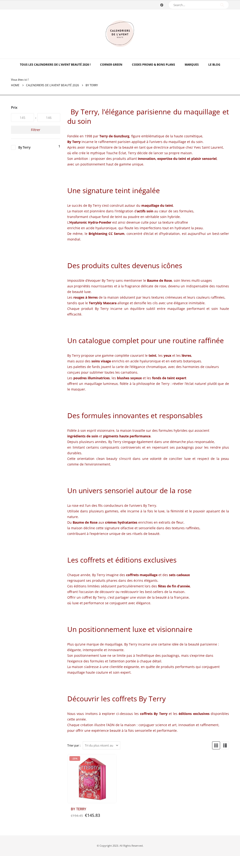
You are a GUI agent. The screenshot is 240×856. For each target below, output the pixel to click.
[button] (216, 745)
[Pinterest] (161, 5)
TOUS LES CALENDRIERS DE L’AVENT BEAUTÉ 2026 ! (55, 65)
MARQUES (192, 65)
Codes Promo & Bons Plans (153, 65)
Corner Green (111, 65)
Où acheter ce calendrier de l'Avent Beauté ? (108, 762)
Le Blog (214, 65)
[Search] (222, 5)
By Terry (24, 147)
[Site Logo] (120, 34)
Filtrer (35, 130)
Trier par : (73, 745)
